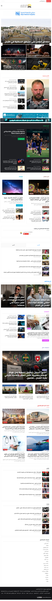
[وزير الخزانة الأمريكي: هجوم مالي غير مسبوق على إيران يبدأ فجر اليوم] (13, 51)
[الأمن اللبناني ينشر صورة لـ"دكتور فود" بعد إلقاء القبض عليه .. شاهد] (38, 94)
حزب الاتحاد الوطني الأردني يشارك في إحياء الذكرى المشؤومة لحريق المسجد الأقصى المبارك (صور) (22, 273)
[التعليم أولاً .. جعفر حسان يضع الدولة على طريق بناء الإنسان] (45, 474)
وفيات (47, 581)
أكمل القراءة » (21, 138)
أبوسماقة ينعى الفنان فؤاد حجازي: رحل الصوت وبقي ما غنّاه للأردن (27, 513)
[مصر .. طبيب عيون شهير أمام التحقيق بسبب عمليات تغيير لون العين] (19, 217)
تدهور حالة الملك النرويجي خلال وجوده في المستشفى (11, 81)
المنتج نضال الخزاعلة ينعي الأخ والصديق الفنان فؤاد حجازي (29, 519)
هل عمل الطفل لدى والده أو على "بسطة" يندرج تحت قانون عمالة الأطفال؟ (43, 397)
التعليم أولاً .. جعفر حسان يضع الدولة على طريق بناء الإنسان (29, 472)
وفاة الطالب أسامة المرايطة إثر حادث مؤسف (10, 101)
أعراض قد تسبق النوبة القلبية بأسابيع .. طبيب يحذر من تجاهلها (28, 250)
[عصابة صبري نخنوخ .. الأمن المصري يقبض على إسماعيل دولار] (22, 87)
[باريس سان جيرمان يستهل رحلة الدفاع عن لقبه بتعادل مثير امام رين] (45, 168)
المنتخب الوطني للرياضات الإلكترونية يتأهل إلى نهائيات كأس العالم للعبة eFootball (10, 162)
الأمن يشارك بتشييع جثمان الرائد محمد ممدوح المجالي (30, 267)
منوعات (47, 579)
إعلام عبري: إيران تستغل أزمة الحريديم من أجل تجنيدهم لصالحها (10, 107)
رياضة (47, 561)
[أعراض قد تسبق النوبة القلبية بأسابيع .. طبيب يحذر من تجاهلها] (45, 251)
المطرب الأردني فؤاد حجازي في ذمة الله (33, 524)
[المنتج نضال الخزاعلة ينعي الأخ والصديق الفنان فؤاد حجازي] (45, 520)
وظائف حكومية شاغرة (44, 69)
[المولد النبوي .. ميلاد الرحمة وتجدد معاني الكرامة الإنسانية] (45, 479)
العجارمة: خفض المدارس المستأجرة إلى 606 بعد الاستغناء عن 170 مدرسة (13, 428)
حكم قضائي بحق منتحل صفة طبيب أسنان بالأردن (39, 56)
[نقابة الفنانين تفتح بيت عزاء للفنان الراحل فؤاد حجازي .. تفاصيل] (45, 509)
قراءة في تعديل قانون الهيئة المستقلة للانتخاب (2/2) (30, 489)
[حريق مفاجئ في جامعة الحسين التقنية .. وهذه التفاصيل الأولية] (9, 389)
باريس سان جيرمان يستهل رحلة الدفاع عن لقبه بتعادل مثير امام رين (34, 168)
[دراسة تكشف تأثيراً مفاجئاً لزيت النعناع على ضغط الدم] (45, 257)
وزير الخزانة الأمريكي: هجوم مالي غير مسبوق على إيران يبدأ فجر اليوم (13, 55)
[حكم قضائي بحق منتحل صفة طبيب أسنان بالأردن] (38, 51)
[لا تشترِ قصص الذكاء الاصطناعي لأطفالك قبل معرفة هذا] (21, 335)
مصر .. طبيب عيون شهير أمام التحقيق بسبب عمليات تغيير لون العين (9, 218)
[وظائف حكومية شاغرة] (38, 64)
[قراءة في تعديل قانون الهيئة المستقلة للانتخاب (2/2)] (45, 490)
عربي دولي (46, 567)
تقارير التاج (19, 593)
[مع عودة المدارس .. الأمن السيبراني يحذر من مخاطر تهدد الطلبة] (21, 329)
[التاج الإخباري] (26, 5)
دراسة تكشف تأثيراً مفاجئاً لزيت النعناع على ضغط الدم (30, 255)
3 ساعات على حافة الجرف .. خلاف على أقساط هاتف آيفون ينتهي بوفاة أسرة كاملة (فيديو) (8, 211)
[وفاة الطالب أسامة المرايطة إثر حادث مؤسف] (21, 100)
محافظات (46, 573)
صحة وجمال (46, 565)
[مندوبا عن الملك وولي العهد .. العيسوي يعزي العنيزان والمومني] (45, 531)
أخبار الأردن (46, 543)
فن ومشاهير (46, 569)
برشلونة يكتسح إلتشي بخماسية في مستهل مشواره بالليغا (14, 132)
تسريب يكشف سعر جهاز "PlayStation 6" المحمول (12, 317)
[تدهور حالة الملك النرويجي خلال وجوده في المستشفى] (21, 81)
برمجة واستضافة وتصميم (46, 597)
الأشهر (13, 245)
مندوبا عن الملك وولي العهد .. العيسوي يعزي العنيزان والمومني (28, 530)
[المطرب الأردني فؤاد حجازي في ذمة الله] (45, 526)
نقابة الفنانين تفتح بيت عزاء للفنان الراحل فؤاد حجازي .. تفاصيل (28, 508)
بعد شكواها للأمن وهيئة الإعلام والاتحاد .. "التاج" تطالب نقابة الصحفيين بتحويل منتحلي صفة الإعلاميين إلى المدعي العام (26, 1)
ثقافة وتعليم (46, 555)
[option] (26, 44)
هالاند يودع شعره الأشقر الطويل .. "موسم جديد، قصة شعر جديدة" (10, 168)
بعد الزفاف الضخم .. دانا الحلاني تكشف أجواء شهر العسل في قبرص (39, 302)
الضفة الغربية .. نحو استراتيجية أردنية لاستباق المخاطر (30, 494)
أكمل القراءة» (45, 207)
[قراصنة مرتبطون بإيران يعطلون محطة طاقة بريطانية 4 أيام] (21, 323)
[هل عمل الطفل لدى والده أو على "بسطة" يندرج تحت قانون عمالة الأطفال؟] (42, 389)
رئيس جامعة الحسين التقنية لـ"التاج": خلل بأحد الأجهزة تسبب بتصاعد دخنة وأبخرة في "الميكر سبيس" (26, 397)
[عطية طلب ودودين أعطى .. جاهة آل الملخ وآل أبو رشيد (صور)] (45, 262)
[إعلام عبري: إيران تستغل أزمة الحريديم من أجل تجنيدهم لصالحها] (21, 107)
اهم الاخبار (46, 551)
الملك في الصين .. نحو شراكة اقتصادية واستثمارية (30, 483)
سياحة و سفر (45, 563)
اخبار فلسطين (45, 547)
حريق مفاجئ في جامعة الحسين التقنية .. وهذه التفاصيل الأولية (11, 396)
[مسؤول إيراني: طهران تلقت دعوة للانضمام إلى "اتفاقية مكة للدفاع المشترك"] (45, 212)
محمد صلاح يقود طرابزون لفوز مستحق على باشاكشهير (35, 161)
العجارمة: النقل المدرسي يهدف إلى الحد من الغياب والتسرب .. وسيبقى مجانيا (39, 429)
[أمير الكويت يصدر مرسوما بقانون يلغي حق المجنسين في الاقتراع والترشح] (21, 94)
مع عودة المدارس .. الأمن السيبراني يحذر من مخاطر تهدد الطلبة (10, 330)
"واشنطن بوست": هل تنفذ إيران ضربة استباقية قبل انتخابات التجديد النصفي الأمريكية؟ (35, 220)
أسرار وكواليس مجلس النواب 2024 (10, 593)
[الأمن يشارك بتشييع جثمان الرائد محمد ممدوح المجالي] (45, 268)
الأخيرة (38, 245)
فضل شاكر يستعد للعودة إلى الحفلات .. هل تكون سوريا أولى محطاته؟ (13, 301)
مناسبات (46, 577)
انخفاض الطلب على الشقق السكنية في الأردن (27, 42)
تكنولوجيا (46, 557)
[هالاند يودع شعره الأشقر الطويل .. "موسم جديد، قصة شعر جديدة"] (21, 168)
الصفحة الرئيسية (47, 593)
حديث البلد (46, 559)
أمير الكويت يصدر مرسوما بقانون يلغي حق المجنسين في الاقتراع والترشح (10, 95)
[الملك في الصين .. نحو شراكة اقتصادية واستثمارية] (45, 485)
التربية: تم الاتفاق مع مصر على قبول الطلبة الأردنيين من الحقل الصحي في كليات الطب (14, 456)
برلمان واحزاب (45, 549)
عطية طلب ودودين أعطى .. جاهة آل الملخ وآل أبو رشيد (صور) (28, 261)
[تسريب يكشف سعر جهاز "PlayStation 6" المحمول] (21, 317)
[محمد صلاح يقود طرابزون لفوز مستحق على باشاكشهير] (45, 161)
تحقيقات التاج (45, 553)
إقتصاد (47, 545)
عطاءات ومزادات (45, 571)
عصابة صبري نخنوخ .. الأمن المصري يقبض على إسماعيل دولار (10, 88)
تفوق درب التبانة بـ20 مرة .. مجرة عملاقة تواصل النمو (13, 199)
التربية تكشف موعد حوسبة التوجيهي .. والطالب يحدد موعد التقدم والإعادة (38, 334)
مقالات (47, 575)
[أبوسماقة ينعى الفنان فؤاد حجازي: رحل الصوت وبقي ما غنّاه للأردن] (45, 515)
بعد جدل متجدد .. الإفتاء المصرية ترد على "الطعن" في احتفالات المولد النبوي (39, 200)
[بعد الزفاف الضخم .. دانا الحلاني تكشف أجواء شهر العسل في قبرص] (38, 296)
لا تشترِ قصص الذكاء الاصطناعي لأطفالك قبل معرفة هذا (11, 336)
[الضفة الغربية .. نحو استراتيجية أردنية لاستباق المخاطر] (45, 496)
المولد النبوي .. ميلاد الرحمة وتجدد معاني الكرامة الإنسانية (29, 478)
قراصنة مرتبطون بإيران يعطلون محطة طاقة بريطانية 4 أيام (9, 323)
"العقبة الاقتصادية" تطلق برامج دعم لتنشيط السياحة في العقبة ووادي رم (38, 455)
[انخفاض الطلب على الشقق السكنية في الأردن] (26, 31)
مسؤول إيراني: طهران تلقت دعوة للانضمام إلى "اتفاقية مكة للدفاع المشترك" (36, 213)
